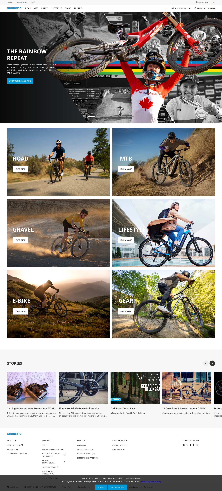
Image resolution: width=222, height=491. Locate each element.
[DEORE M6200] (123, 116)
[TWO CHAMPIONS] (99, 116)
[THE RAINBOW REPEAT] (91, 116)
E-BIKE (68, 8)
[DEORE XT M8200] (115, 116)
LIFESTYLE (57, 8)
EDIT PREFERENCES (117, 487)
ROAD (28, 8)
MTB (36, 8)
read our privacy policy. (151, 481)
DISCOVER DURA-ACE (18, 77)
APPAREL (78, 8)
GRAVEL (45, 8)
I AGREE (101, 487)
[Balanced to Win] (107, 116)
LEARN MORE (20, 169)
